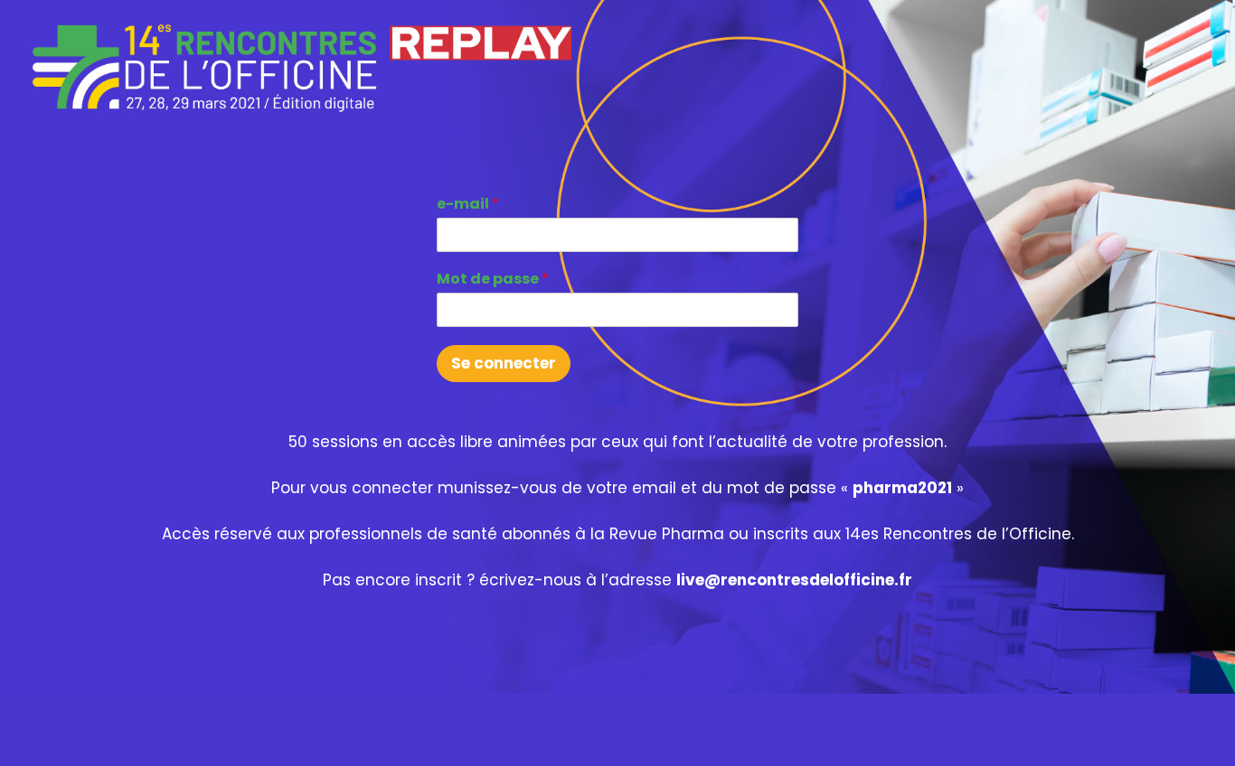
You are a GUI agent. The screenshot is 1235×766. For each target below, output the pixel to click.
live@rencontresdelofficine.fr (794, 580)
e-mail (468, 204)
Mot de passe (493, 279)
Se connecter (503, 363)
